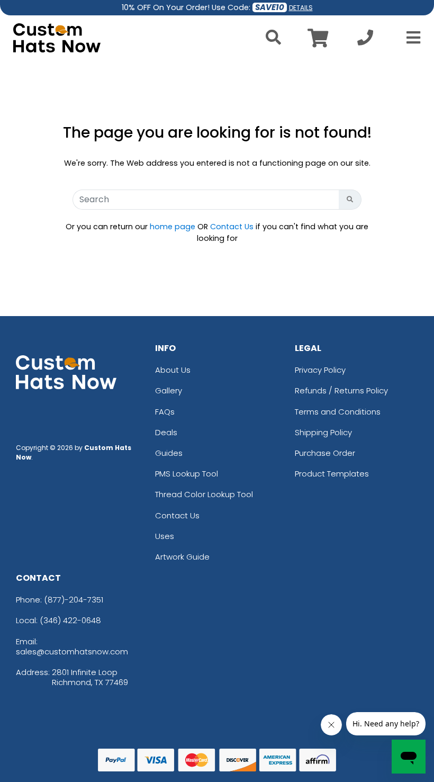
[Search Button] (350, 200)
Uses (164, 536)
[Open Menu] (410, 37)
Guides (169, 453)
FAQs (165, 411)
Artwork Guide (182, 556)
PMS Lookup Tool (186, 473)
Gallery (168, 390)
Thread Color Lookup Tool (204, 494)
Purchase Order (325, 453)
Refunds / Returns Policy (341, 390)
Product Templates (332, 473)
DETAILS (301, 7)
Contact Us (232, 226)
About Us (173, 369)
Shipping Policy (323, 432)
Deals (166, 432)
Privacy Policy (320, 369)
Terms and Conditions (338, 411)
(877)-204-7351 (73, 599)
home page (172, 226)
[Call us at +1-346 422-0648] (365, 40)
